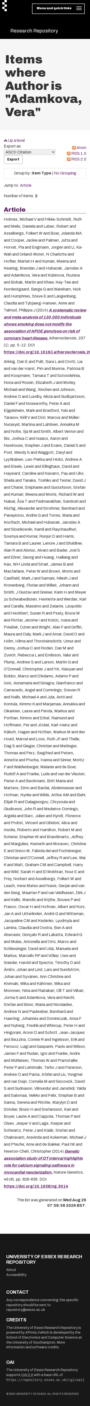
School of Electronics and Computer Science (42, 1337)
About (11, 1270)
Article (26, 185)
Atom (81, 148)
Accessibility (16, 1275)
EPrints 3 (32, 1332)
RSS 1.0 (78, 153)
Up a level (16, 140)
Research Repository (34, 30)
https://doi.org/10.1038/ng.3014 (36, 1186)
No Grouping (65, 173)
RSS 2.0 (78, 159)
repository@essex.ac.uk (25, 1310)
